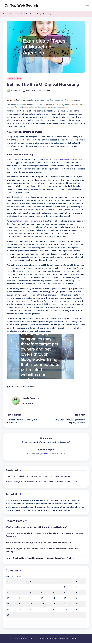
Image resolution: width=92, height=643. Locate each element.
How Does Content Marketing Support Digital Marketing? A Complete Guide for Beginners (44, 534)
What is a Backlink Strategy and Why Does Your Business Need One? (39, 542)
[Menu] (87, 5)
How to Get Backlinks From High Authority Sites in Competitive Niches (40, 558)
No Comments (45, 90)
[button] (29, 403)
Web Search (31, 398)
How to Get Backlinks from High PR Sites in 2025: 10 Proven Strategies (38, 476)
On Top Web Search (21, 5)
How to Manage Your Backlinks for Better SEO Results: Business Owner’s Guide (41, 481)
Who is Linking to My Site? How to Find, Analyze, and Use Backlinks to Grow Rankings (42, 550)
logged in (42, 453)
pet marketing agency (64, 159)
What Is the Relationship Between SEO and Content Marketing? (37, 527)
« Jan (9, 623)
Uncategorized (15, 78)
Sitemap (73, 638)
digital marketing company (25, 221)
